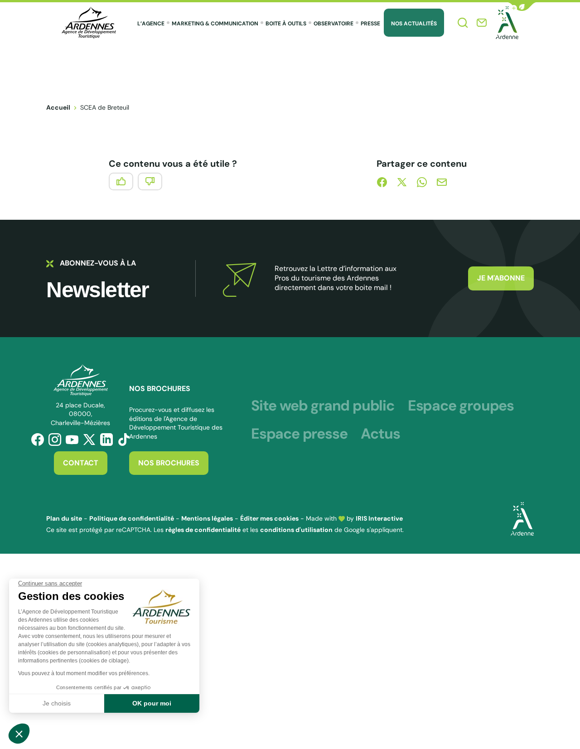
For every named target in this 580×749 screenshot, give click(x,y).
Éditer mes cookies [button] (269, 518)
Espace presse (299, 433)
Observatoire (333, 23)
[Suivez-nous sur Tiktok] (123, 439)
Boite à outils (286, 23)
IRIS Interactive (379, 518)
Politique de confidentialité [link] (131, 518)
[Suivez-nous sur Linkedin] (106, 439)
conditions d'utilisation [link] (296, 530)
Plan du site (64, 518)
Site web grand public (322, 405)
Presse (370, 23)
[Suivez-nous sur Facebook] (37, 439)
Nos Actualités (414, 23)
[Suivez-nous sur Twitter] (89, 439)
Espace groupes (461, 405)
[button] (522, 6)
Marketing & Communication (215, 23)
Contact (80, 463)
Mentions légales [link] (207, 518)
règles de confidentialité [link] (203, 530)
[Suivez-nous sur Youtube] (72, 439)
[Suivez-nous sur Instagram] (54, 439)
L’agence (150, 23)
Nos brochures (168, 463)
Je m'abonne (501, 278)
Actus (380, 433)
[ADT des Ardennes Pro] (89, 23)
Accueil (58, 107)
